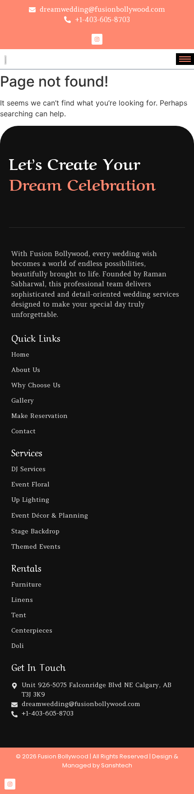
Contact (23, 431)
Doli (17, 646)
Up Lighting (30, 500)
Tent (18, 615)
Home (20, 354)
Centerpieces (31, 630)
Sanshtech (116, 765)
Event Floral (30, 484)
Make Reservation (39, 416)
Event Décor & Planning (49, 515)
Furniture (26, 584)
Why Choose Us (35, 385)
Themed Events (35, 546)
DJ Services (28, 469)
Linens (22, 600)
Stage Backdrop (35, 531)
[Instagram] (97, 39)
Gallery (22, 400)
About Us (25, 370)
